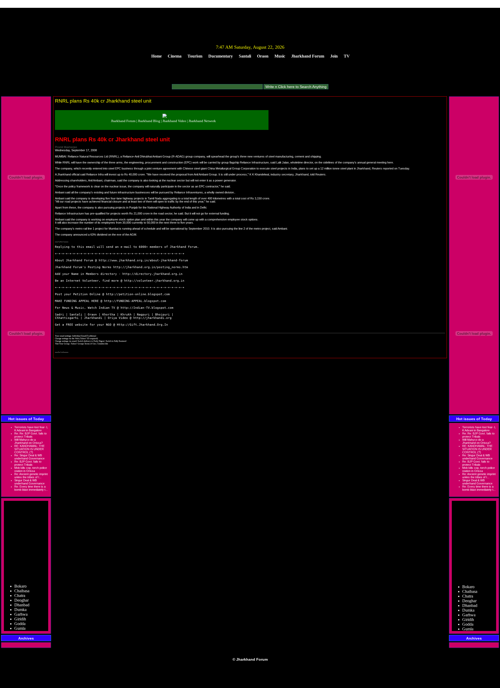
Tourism (195, 56)
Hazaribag (22, 629)
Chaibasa (21, 587)
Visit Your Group (62, 343)
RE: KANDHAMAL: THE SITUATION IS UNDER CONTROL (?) (29, 449)
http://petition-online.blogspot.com (138, 294)
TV (347, 56)
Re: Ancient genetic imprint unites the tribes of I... (31, 475)
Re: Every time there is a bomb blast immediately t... (31, 488)
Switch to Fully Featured (116, 341)
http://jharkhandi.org (152, 318)
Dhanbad (21, 601)
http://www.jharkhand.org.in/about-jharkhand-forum (143, 260)
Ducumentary (220, 56)
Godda (20, 619)
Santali (245, 56)
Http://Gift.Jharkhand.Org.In (142, 324)
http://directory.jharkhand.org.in (152, 274)
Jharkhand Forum (307, 56)
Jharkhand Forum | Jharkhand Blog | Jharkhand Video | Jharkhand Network (163, 121)
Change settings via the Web (67, 338)
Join (334, 56)
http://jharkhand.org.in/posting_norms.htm (150, 267)
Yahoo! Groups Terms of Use (83, 343)
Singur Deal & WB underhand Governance (29, 482)
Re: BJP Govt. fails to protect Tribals (27, 463)
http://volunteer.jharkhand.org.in (154, 280)
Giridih (20, 615)
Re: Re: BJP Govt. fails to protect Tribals (30, 435)
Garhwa (21, 610)
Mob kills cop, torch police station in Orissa (30, 469)
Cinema (175, 56)
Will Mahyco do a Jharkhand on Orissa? (28, 441)
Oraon (262, 56)
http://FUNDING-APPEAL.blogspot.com (135, 301)
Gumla (20, 624)
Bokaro (20, 582)
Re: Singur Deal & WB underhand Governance (29, 457)
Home (156, 56)
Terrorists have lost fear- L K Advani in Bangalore (31, 429)
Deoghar (21, 596)
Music (279, 56)
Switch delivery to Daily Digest (91, 341)
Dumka (20, 605)
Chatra (19, 591)
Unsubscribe (102, 343)
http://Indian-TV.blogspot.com (147, 308)
